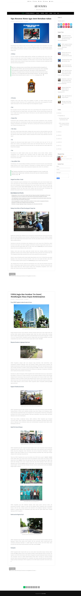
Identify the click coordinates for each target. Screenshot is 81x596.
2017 (59, 145)
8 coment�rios (26, 299)
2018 (59, 142)
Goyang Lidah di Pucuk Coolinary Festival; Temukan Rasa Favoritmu (67, 54)
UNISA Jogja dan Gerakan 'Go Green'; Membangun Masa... (64, 125)
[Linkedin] (59, 27)
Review (42, 13)
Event (46, 13)
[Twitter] (61, 24)
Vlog (55, 13)
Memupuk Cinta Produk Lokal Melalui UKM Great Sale (66, 103)
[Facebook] (59, 24)
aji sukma (40, 6)
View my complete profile (67, 158)
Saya (58, 13)
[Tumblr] (61, 27)
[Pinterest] (69, 27)
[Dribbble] (64, 27)
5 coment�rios (26, 21)
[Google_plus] (66, 27)
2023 (59, 113)
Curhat (37, 13)
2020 (59, 135)
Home (23, 13)
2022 (59, 131)
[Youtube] (69, 24)
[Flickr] (66, 24)
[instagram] (71, 27)
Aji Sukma (65, 156)
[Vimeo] (71, 24)
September (61, 115)
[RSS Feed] (64, 24)
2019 (59, 138)
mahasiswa (26, 452)
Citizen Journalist (30, 13)
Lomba (50, 13)
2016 (59, 149)
